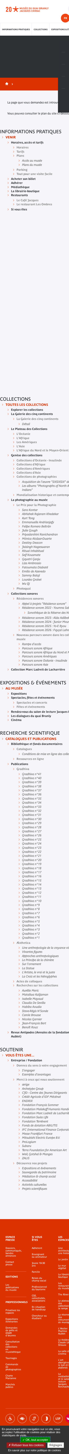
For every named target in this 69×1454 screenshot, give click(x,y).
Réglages (55, 1445)
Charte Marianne (11, 1377)
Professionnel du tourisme (39, 1288)
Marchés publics (10, 1385)
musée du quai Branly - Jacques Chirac (31, 9)
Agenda (63, 70)
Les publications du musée (12, 1287)
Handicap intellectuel (46, 1418)
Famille (36, 1272)
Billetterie (63, 46)
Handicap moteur (10, 1418)
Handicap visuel (22, 1418)
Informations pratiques (16, 29)
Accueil (6, 84)
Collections (40, 29)
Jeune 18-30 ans (38, 1264)
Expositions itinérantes (12, 1320)
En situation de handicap (38, 1308)
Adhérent (37, 1248)
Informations (63, 58)
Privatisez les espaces (13, 1311)
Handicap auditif (34, 1418)
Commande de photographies (13, 1367)
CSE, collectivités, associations (38, 1298)
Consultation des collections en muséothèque (13, 1346)
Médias (63, 82)
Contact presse (10, 1263)
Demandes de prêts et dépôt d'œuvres (11, 1332)
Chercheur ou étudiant (39, 1317)
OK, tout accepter (36, 1439)
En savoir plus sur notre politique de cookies (34, 1450)
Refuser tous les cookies (27, 1445)
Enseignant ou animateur (39, 1255)
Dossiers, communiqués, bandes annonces (13, 1252)
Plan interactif (63, 94)
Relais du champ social (39, 1279)
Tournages (11, 1358)
